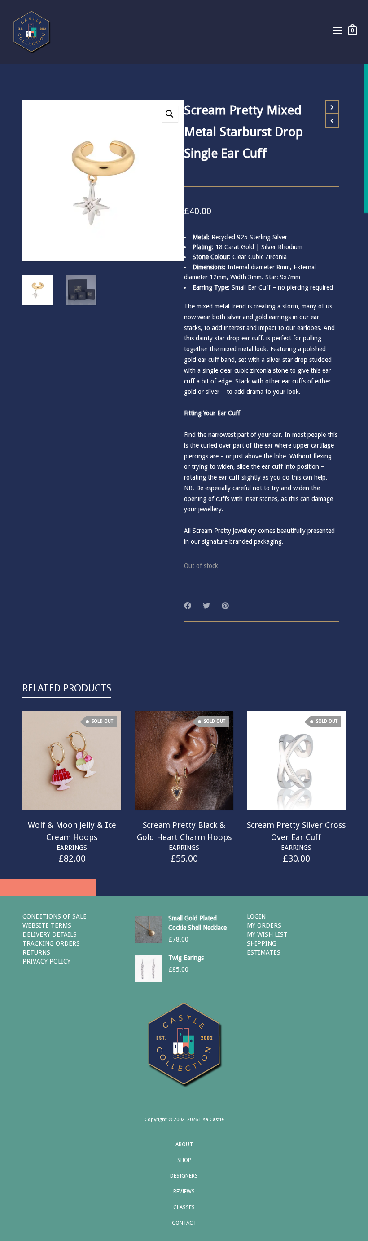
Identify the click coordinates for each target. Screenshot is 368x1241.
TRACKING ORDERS (51, 943)
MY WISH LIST (267, 934)
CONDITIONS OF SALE (54, 916)
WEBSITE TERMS (46, 925)
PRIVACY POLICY (46, 961)
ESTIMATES (263, 952)
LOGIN (256, 916)
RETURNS (36, 952)
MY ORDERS (264, 925)
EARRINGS (72, 847)
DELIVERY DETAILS (49, 934)
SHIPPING (261, 943)
